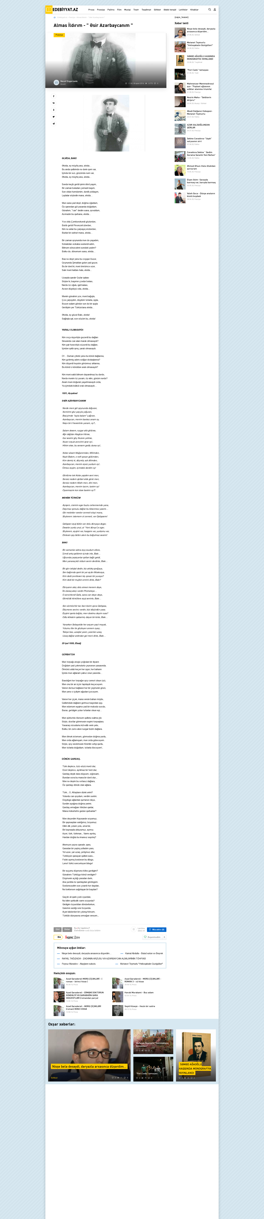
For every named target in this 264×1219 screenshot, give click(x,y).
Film (119, 9)
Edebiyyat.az (62, 17)
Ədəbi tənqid (170, 9)
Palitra (111, 9)
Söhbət (157, 9)
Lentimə (141, 930)
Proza (91, 9)
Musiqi (127, 9)
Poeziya (101, 9)
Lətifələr (183, 9)
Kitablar (194, 9)
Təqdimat (146, 9)
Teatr (136, 9)
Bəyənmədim (156, 937)
